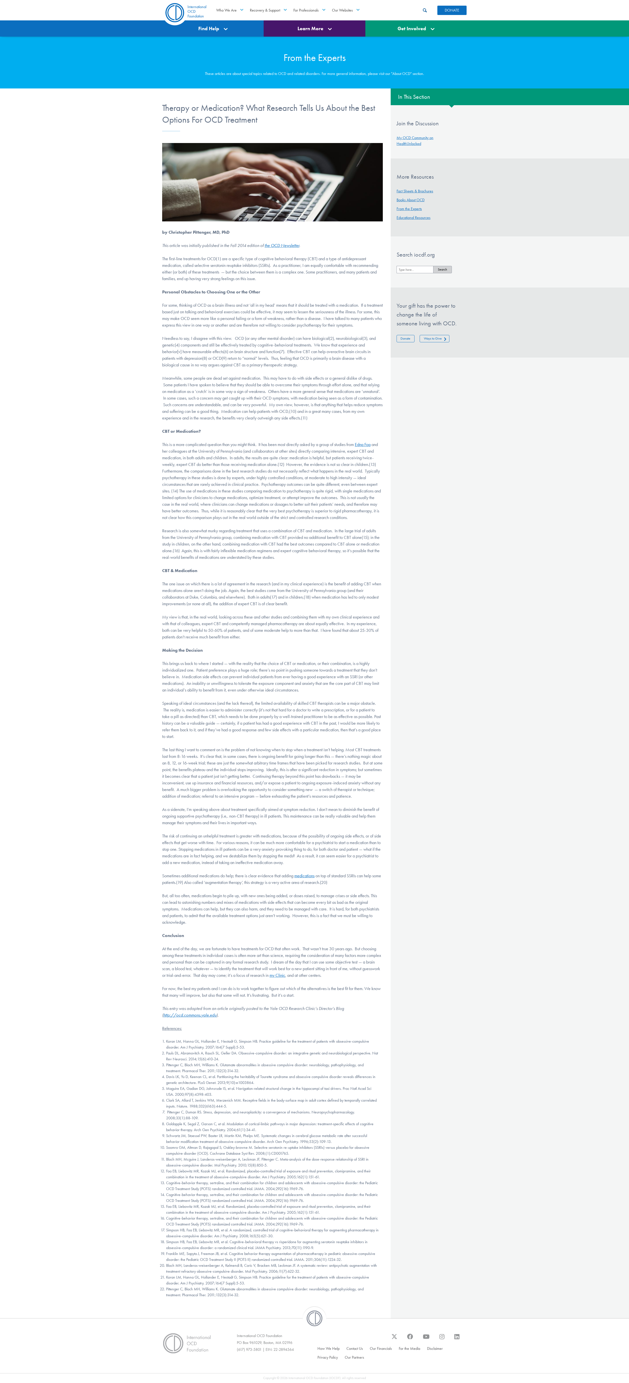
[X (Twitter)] (394, 1339)
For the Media (409, 1348)
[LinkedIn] (457, 1339)
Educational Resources (413, 217)
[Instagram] (442, 1339)
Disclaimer (435, 1348)
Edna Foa (363, 444)
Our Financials (381, 1348)
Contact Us (354, 1348)
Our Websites (342, 10)
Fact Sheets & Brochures (415, 191)
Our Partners (354, 1357)
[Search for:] (415, 269)
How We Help (328, 1348)
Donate (405, 338)
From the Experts (409, 208)
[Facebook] (410, 1339)
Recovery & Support (265, 10)
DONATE (452, 10)
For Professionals (306, 10)
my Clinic (277, 975)
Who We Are (226, 10)
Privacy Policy (327, 1357)
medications (304, 876)
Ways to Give (433, 338)
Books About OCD (411, 200)
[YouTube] (426, 1339)
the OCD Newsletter (282, 245)
